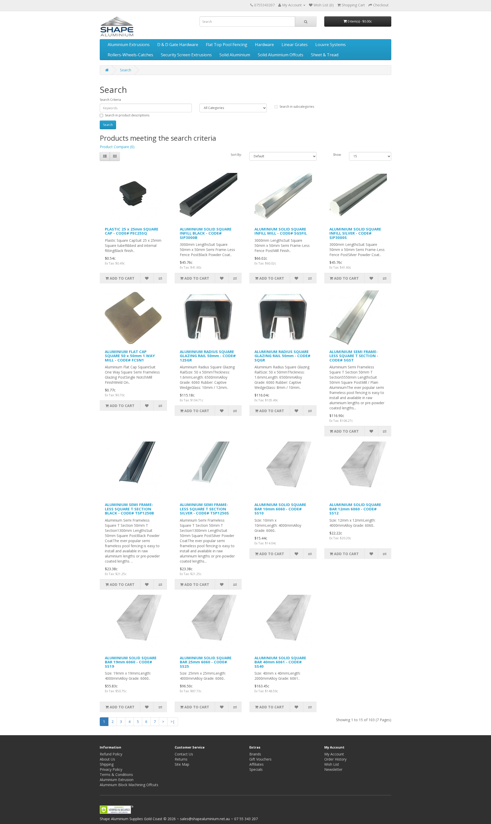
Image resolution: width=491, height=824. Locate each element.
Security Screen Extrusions (186, 55)
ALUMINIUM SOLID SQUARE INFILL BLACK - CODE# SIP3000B (205, 233)
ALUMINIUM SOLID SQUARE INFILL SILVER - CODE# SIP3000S (355, 233)
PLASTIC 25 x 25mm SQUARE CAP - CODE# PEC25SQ (131, 231)
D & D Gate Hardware (177, 44)
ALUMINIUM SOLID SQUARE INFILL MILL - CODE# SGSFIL (280, 231)
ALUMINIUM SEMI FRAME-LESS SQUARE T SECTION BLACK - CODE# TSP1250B (129, 508)
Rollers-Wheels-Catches (130, 55)
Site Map (182, 764)
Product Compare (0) (117, 146)
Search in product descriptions (127, 115)
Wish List (331, 764)
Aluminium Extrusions (129, 44)
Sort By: (236, 154)
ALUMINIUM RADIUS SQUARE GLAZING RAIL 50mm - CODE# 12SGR (208, 355)
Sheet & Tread (324, 55)
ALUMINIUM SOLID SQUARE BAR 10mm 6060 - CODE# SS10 (280, 508)
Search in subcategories (297, 106)
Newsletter (333, 769)
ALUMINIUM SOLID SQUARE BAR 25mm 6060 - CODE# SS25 (205, 662)
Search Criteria (110, 99)
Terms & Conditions (116, 774)
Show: (337, 154)
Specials (256, 769)
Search (125, 70)
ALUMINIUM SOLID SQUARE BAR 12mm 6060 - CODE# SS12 (355, 508)
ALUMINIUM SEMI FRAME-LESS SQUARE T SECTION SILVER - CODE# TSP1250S (204, 508)
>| (173, 721)
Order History (335, 759)
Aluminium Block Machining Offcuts (129, 784)
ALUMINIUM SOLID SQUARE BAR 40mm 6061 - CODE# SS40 (280, 662)
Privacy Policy (111, 769)
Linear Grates (295, 44)
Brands (255, 754)
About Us (107, 759)
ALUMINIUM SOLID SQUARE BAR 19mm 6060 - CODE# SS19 (131, 662)
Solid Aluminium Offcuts (280, 55)
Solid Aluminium (234, 55)
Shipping (107, 764)
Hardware (264, 44)
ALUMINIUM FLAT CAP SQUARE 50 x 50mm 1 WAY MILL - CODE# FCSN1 (130, 355)
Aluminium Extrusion (116, 779)
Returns (181, 759)
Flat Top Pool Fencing (226, 44)
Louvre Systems (330, 44)
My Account (334, 754)
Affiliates (256, 764)
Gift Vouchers (260, 759)
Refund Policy (111, 754)
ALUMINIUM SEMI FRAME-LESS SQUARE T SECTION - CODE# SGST (353, 355)
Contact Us (184, 754)
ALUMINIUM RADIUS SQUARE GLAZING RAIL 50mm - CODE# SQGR (282, 355)
